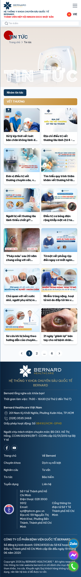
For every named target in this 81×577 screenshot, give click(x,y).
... (44, 353)
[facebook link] (7, 448)
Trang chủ (14, 42)
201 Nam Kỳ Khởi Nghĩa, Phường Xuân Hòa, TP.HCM (41, 413)
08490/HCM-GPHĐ (49, 423)
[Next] (59, 353)
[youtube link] (14, 448)
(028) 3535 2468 (20, 418)
